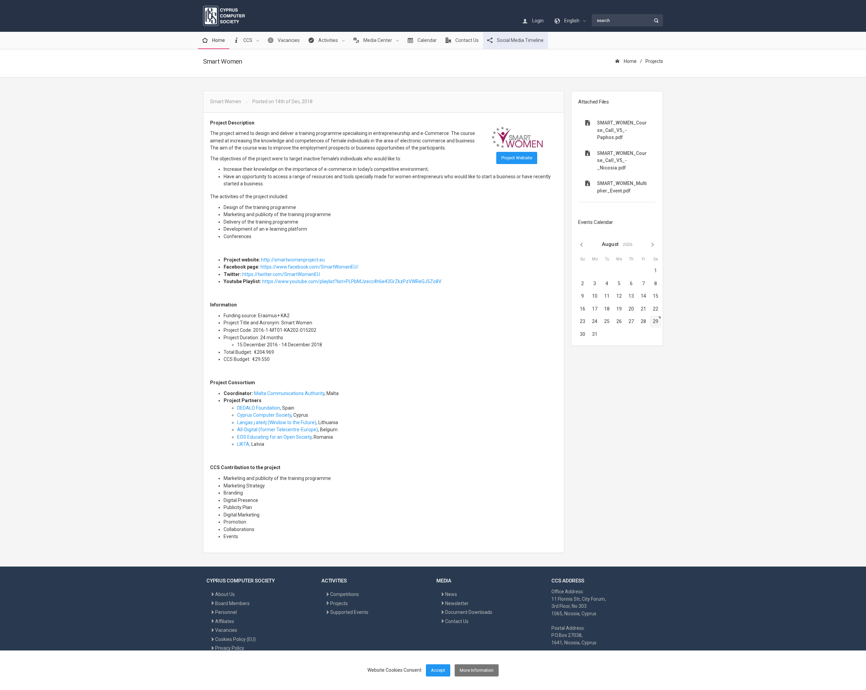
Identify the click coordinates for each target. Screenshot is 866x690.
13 (631, 296)
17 (594, 309)
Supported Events (349, 612)
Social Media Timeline (520, 40)
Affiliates (224, 621)
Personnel (226, 612)
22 (655, 309)
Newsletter (457, 603)
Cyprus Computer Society (264, 415)
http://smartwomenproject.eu (293, 259)
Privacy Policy (229, 648)
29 (655, 321)
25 (607, 321)
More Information (477, 670)
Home (218, 40)
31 (594, 334)
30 (582, 334)
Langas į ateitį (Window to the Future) (276, 422)
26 (619, 321)
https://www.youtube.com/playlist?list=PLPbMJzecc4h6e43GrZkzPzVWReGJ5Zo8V (351, 281)
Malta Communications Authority (289, 393)
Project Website (516, 157)
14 (643, 296)
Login (537, 20)
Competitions (344, 594)
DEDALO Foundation (258, 408)
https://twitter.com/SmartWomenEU (281, 274)
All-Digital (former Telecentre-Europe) (277, 429)
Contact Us (466, 40)
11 (607, 296)
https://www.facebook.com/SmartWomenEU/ (309, 267)
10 (594, 296)
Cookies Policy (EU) (235, 639)
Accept (438, 670)
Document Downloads (468, 612)
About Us (225, 594)
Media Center (377, 40)
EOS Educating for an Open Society (274, 437)
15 (655, 296)
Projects (654, 61)
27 (631, 321)
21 (643, 309)
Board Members (232, 603)
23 (582, 321)
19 (619, 309)
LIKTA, (243, 444)
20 (631, 309)
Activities (328, 40)
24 (594, 321)
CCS (247, 40)
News (451, 594)
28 (643, 321)
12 (619, 296)
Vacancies (288, 40)
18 (607, 309)
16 (582, 309)
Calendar (426, 40)
